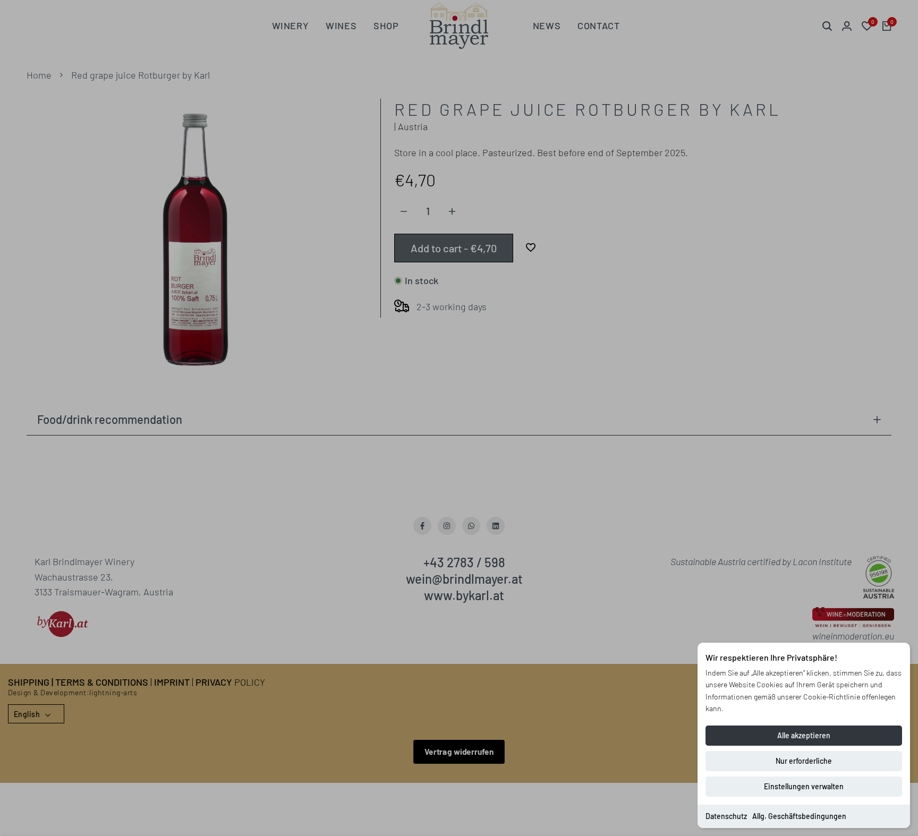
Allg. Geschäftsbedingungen (799, 816)
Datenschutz (726, 816)
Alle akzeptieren (803, 735)
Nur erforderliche (804, 760)
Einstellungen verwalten (804, 786)
